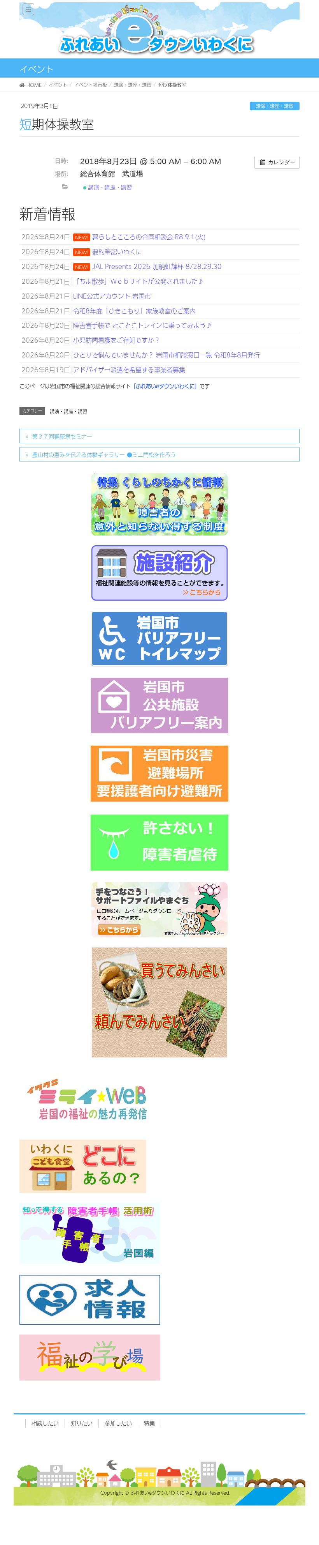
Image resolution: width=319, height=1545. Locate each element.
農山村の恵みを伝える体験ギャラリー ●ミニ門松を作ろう (104, 454)
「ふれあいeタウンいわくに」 (165, 386)
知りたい (82, 1423)
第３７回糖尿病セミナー (62, 436)
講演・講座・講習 (274, 106)
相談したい (45, 1423)
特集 (149, 1423)
